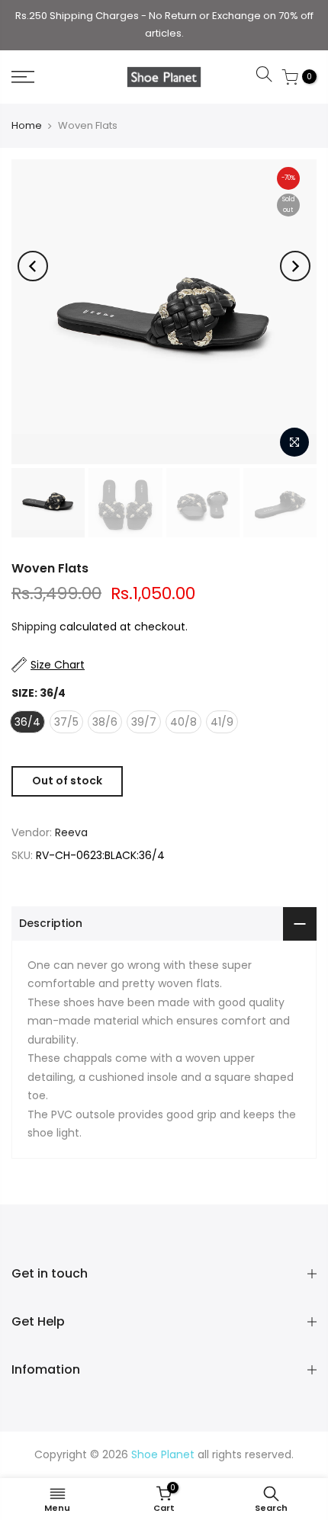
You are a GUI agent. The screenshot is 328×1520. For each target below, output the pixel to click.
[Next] (295, 266)
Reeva (71, 832)
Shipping (33, 626)
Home (26, 125)
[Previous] (33, 266)
